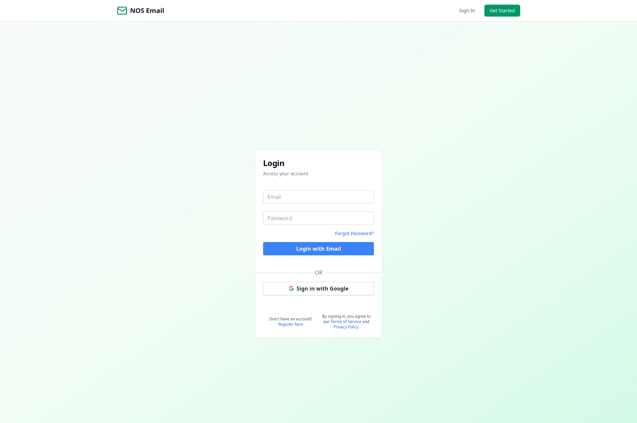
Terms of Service (345, 321)
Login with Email (318, 248)
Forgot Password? (354, 233)
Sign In (467, 10)
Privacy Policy (345, 327)
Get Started (502, 10)
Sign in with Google (322, 288)
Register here (290, 324)
